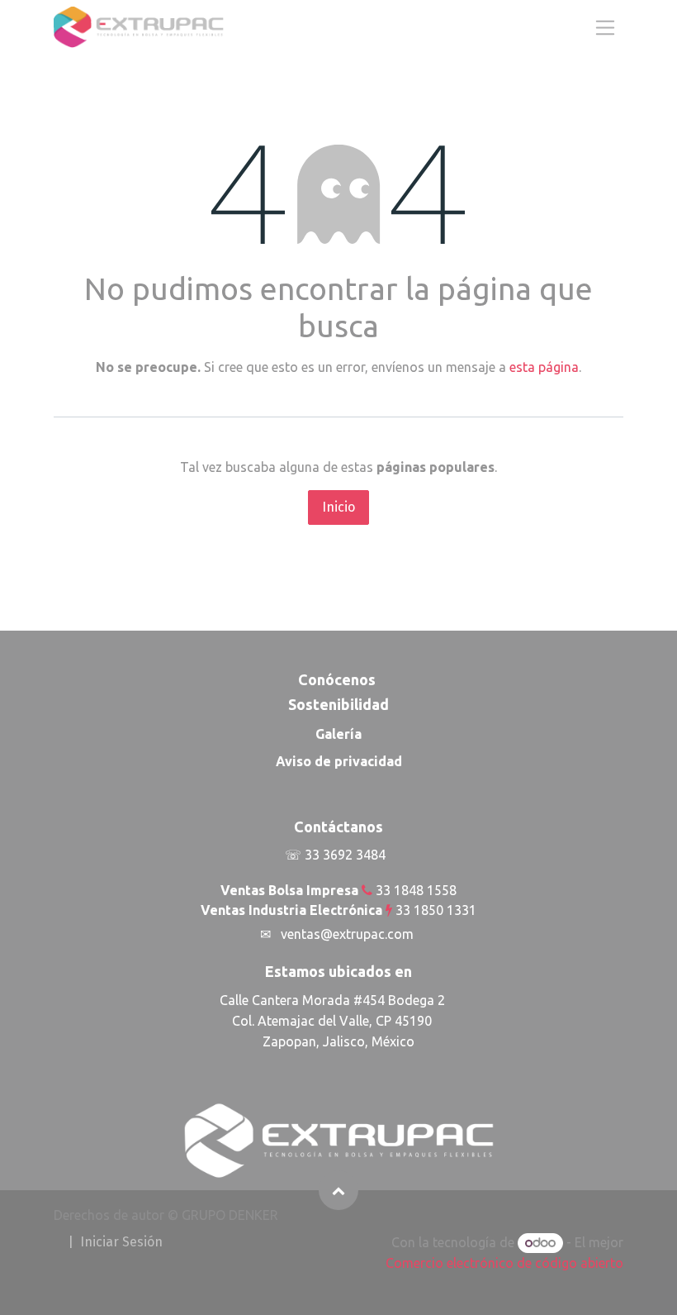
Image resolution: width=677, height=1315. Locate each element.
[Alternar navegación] (605, 26)
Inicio (338, 507)
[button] (338, 1190)
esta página (544, 367)
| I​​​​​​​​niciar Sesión (115, 1242)
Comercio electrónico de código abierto (504, 1262)
